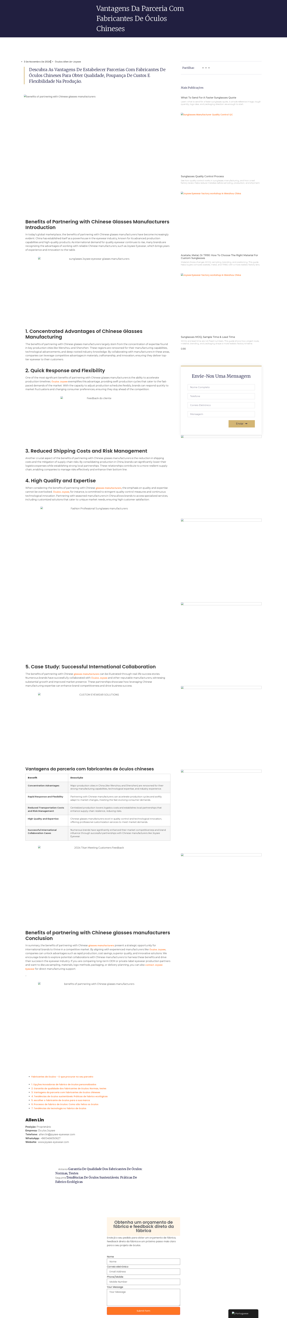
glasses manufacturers (108, 487)
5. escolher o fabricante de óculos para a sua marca (60, 1100)
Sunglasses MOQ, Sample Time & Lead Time (208, 337)
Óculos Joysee (59, 381)
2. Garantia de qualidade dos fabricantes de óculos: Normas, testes (68, 1088)
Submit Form (143, 1310)
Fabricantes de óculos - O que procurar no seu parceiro (62, 1076)
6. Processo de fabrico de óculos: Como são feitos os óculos (64, 1104)
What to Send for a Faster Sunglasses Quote (208, 97)
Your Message (115, 1287)
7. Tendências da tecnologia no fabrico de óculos (58, 1108)
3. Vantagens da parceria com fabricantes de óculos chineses (65, 1092)
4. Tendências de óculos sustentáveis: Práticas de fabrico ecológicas (69, 1096)
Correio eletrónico (117, 1267)
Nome (110, 1257)
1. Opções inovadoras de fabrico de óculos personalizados (63, 1084)
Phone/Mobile (115, 1277)
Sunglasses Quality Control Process (202, 176)
